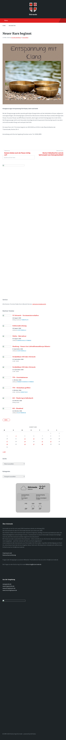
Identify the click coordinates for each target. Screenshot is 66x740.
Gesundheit (25, 37)
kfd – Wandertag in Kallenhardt (22, 398)
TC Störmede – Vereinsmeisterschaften (25, 315)
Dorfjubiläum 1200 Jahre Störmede (24, 357)
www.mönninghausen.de (10, 590)
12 (25, 438)
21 (42, 441)
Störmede (33, 14)
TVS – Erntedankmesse (20, 377)
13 (33, 438)
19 (25, 441)
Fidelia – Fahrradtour (19, 336)
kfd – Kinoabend (17, 408)
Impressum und (7, 553)
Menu (6, 20)
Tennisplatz (24, 320)
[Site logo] (33, 11)
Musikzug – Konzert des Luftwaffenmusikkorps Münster (31, 346)
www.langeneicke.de (8, 586)
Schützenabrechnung (19, 326)
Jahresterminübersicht (39, 304)
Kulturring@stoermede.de (33, 564)
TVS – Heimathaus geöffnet (21, 388)
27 (33, 444)
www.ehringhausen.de (9, 588)
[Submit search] (32, 157)
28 (42, 444)
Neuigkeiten (12, 25)
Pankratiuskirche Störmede (25, 382)
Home (4, 25)
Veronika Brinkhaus (16, 37)
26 (25, 444)
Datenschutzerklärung (9, 555)
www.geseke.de (7, 584)
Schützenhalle (21, 330)
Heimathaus (24, 392)
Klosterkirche (21, 413)
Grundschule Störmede (24, 340)
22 (50, 441)
